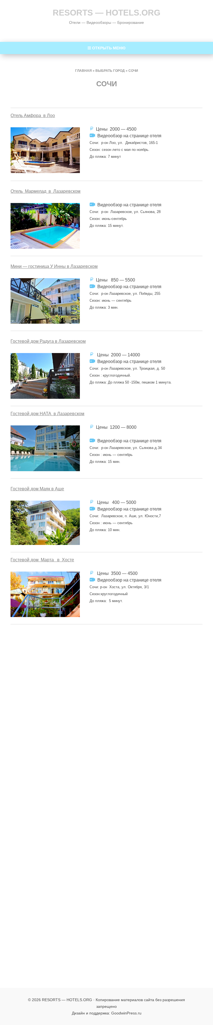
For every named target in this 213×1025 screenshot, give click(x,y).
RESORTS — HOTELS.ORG (106, 12)
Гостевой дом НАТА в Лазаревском (47, 413)
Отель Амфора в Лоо (33, 115)
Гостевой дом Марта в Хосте (42, 559)
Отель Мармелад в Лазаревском (45, 191)
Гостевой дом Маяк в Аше (37, 488)
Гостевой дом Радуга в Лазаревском (48, 341)
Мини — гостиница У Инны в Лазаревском (54, 266)
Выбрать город (110, 71)
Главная (83, 71)
